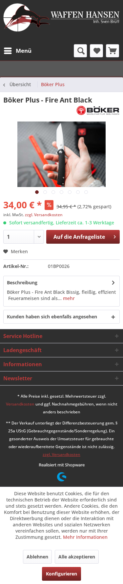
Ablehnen (37, 557)
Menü (23, 50)
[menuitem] (17, 50)
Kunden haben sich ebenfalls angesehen (52, 316)
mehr (68, 298)
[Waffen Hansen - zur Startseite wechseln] (61, 19)
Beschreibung (22, 282)
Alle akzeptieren (76, 557)
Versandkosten (20, 404)
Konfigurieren (61, 574)
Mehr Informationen (85, 537)
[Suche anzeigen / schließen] (80, 50)
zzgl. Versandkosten (44, 214)
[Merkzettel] (96, 50)
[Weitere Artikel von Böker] (98, 110)
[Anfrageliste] (112, 50)
